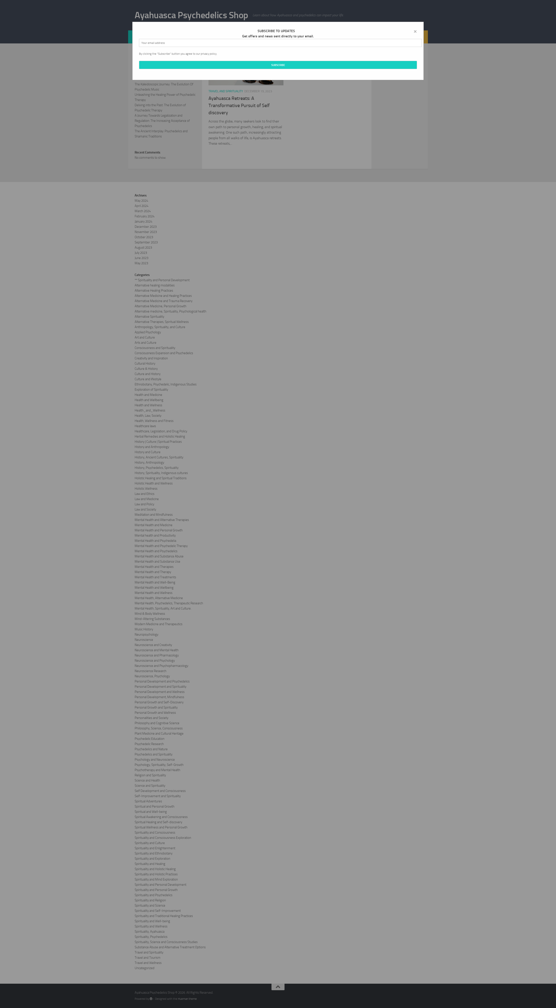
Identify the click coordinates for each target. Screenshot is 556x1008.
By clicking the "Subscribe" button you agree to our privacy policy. (178, 53)
